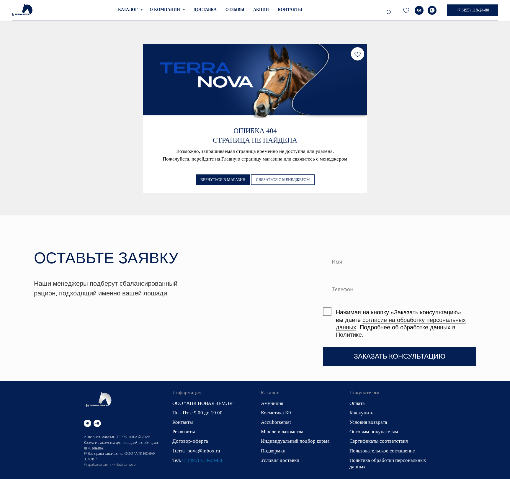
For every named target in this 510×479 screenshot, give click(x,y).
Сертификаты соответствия (378, 441)
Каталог (128, 9)
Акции (261, 9)
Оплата (357, 403)
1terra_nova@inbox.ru (196, 451)
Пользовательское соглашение (382, 451)
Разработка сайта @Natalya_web (109, 464)
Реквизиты (183, 431)
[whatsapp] (432, 10)
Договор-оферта (190, 441)
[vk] (419, 10)
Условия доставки (280, 460)
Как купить (361, 413)
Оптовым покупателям (373, 431)
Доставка (205, 9)
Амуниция (272, 403)
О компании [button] (165, 9)
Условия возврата (368, 422)
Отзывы (234, 9)
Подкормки (273, 451)
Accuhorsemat (276, 422)
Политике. (350, 334)
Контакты (290, 9)
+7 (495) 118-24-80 (201, 460)
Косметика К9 (276, 413)
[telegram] (406, 10)
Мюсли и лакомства (282, 431)
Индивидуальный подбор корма (295, 441)
